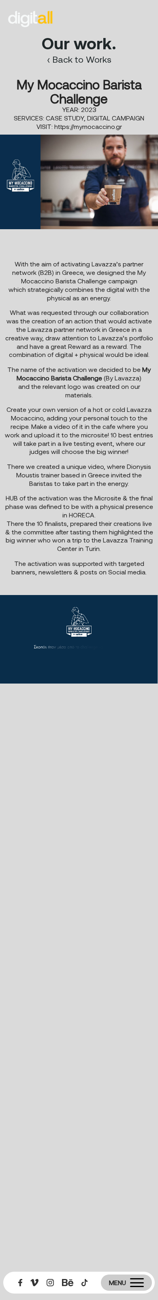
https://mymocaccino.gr (88, 126)
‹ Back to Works (79, 59)
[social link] (20, 1282)
